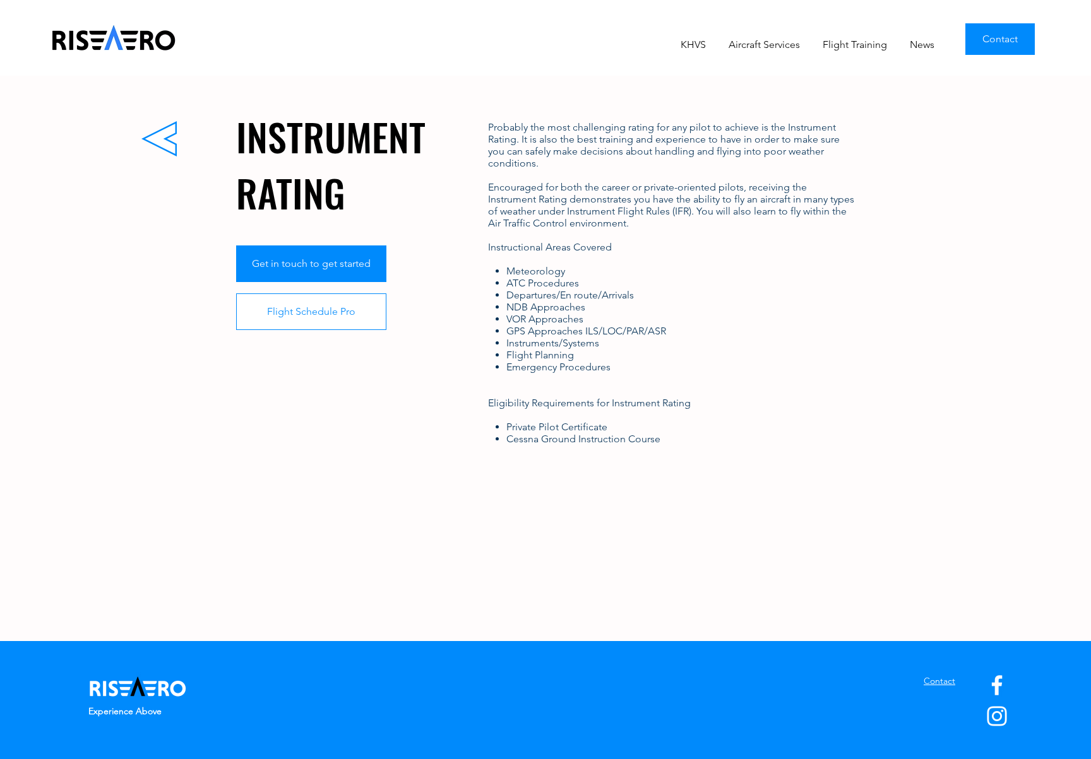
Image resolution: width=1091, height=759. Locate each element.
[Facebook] (997, 685)
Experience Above (125, 711)
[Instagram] (997, 716)
